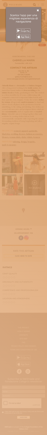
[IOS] (23, 36)
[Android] (23, 30)
